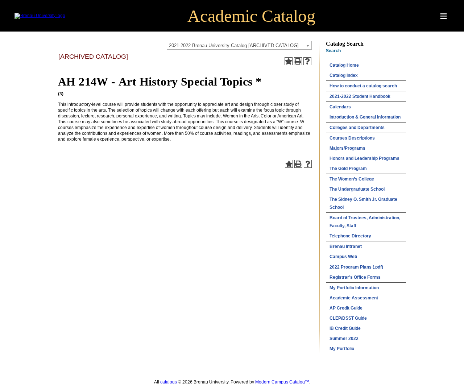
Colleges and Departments (357, 127)
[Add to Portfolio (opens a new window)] (289, 61)
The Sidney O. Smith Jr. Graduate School (363, 203)
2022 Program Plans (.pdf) (356, 267)
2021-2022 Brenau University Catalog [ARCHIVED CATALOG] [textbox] (234, 45)
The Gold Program (348, 168)
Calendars (340, 106)
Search (333, 50)
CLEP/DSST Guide (348, 318)
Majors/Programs (347, 148)
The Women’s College (352, 179)
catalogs (168, 382)
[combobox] (239, 45)
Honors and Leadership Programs (364, 158)
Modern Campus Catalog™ (282, 382)
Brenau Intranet (346, 246)
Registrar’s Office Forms (355, 277)
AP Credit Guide (346, 308)
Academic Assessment (354, 297)
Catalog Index (344, 75)
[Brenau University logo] (39, 15)
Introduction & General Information (365, 117)
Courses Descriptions (352, 138)
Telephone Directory (350, 235)
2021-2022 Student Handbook (360, 96)
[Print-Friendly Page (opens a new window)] (298, 61)
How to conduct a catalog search (363, 85)
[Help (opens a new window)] (307, 61)
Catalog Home (344, 65)
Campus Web (343, 256)
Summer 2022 (344, 338)
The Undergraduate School (357, 189)
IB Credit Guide (345, 328)
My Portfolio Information (354, 287)
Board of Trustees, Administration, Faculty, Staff (365, 221)
